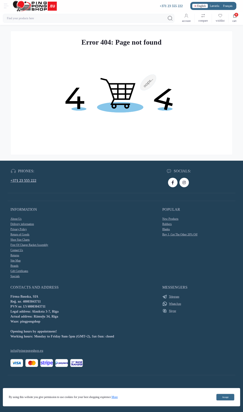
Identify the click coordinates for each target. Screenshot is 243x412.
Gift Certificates (19, 271)
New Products (170, 218)
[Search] (170, 18)
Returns (14, 255)
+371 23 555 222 (23, 180)
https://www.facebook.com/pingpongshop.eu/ (173, 182)
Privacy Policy (18, 229)
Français (228, 6)
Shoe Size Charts (20, 239)
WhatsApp (175, 303)
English (201, 6)
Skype (172, 311)
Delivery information (22, 224)
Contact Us (16, 250)
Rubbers (167, 224)
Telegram (174, 296)
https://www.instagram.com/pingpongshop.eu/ (184, 182)
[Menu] (6, 6)
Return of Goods (19, 234)
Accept (225, 397)
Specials (15, 276)
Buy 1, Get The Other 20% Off (179, 234)
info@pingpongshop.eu (26, 350)
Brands (14, 265)
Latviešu (214, 6)
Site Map (15, 260)
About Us (16, 218)
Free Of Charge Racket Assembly (29, 245)
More (115, 397)
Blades (166, 229)
